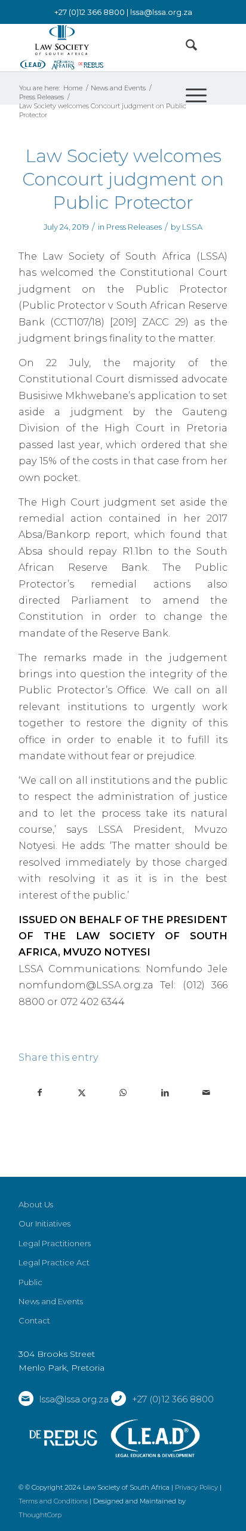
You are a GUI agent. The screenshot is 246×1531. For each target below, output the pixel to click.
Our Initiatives (44, 1223)
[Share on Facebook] (40, 1093)
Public (30, 1282)
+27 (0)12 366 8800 (173, 1399)
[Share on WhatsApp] (123, 1093)
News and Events (51, 1301)
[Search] (185, 47)
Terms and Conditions (53, 1501)
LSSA (192, 227)
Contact (34, 1320)
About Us (36, 1204)
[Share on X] (82, 1093)
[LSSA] (102, 47)
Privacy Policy (196, 1487)
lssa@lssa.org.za (161, 12)
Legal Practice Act (54, 1262)
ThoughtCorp (40, 1515)
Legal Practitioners (55, 1243)
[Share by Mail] (206, 1093)
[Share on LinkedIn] (165, 1093)
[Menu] (190, 95)
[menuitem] (185, 47)
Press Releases (134, 227)
